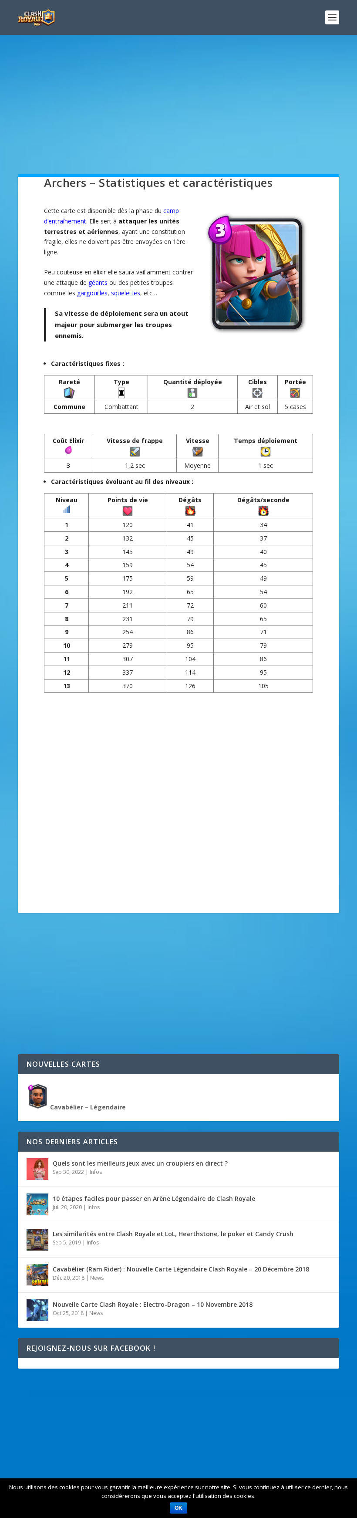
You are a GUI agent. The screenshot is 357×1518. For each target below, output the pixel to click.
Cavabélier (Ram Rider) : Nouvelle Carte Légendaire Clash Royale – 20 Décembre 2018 (181, 1269)
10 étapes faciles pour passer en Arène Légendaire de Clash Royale (154, 1198)
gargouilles (92, 293)
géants (98, 282)
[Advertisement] (178, 113)
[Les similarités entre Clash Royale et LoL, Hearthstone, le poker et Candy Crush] (37, 1240)
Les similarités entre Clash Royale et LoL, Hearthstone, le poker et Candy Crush (173, 1234)
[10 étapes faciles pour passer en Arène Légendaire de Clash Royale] (37, 1204)
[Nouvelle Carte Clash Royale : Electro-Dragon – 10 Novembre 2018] (37, 1310)
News (97, 1277)
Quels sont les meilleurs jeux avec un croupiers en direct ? (140, 1163)
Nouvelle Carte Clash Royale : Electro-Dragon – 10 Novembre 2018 (153, 1304)
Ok (178, 1508)
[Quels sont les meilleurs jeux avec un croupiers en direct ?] (37, 1169)
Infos (96, 1172)
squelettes (125, 293)
